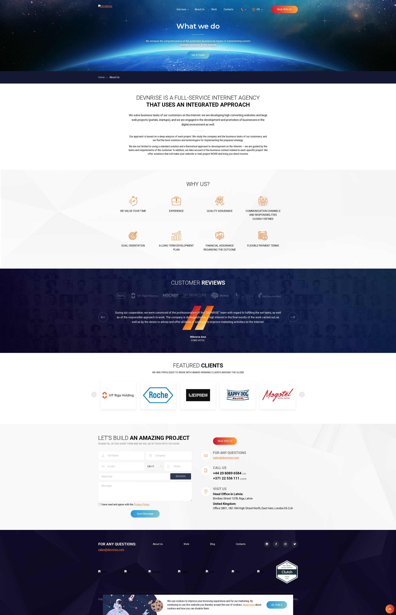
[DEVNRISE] (105, 9)
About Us (199, 9)
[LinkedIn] (267, 544)
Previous (94, 394)
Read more (249, 604)
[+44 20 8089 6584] (243, 9)
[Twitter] (295, 544)
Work (214, 9)
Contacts (228, 9)
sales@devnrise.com (226, 457)
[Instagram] (285, 544)
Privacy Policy (141, 504)
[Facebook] (276, 544)
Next (302, 394)
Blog (212, 544)
